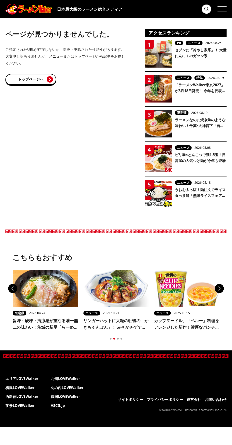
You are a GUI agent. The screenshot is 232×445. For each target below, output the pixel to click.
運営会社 (194, 399)
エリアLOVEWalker (21, 378)
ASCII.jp (58, 405)
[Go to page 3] (118, 339)
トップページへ (31, 79)
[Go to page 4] (121, 339)
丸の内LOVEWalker (67, 387)
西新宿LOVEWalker (21, 396)
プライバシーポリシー (165, 399)
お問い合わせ (216, 399)
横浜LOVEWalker (20, 387)
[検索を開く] (206, 9)
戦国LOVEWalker (65, 396)
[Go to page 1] (110, 339)
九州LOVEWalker (65, 378)
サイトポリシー (130, 399)
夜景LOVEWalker (20, 405)
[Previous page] (12, 288)
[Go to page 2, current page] (114, 339)
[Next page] (219, 288)
